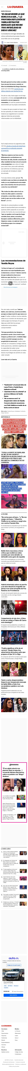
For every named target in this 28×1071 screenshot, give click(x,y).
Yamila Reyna (11, 411)
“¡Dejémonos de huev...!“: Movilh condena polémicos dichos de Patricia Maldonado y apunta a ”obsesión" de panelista (11, 904)
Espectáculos (6, 11)
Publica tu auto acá (13, 965)
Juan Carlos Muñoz (12, 42)
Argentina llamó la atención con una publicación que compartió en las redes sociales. (12, 692)
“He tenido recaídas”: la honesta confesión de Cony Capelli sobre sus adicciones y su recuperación (11, 897)
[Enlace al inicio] (14, 765)
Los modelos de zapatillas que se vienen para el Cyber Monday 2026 (9, 797)
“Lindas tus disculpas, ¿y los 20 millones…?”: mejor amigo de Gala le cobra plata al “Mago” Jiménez (9, 817)
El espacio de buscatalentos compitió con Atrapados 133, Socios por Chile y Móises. (13, 626)
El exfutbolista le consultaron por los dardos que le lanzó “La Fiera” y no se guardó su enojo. (14, 527)
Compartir (5, 65)
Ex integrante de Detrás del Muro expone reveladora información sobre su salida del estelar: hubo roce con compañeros (10, 863)
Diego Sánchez (5, 413)
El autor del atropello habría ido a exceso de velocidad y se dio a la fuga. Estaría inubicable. (14, 595)
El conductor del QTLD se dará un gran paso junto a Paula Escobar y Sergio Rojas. (14, 658)
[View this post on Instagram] (10, 243)
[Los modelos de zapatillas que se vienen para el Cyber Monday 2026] (21, 797)
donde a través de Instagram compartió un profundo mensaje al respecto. (13, 148)
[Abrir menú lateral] (2, 7)
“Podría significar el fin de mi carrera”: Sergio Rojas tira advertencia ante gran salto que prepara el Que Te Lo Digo (13, 651)
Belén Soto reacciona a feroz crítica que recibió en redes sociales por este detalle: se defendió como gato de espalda (13, 554)
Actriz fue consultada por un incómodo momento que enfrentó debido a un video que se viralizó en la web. (13, 561)
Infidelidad (17, 411)
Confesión (22, 411)
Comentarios (13, 65)
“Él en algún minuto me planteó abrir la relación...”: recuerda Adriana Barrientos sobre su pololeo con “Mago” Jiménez (13, 772)
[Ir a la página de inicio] (15, 7)
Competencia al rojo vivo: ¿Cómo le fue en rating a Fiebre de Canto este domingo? (13, 620)
